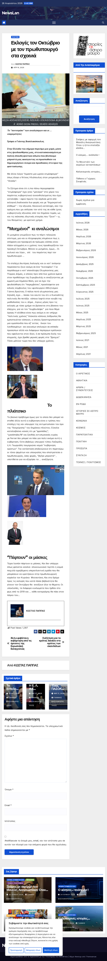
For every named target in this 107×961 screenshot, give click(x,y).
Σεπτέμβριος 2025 (85, 285)
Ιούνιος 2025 (82, 305)
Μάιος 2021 (82, 347)
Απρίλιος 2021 (83, 354)
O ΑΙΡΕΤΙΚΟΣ (83, 373)
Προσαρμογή (16, 950)
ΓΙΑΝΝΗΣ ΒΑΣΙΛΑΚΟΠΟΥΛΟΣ (12, 701)
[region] (34, 937)
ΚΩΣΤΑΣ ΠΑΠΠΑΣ (22, 64)
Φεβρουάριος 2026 (86, 250)
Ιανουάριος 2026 (85, 257)
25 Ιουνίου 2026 (16, 895)
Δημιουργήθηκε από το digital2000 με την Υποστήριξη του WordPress (39, 957)
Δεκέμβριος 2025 (85, 264)
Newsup (78, 957)
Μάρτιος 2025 (83, 326)
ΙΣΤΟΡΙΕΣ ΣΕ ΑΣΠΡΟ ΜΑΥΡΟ (87, 412)
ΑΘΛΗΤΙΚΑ (81, 380)
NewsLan (10, 13)
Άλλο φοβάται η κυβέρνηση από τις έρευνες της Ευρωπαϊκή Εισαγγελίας (21, 643)
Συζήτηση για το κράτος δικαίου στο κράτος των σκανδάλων (50, 642)
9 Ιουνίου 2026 (67, 923)
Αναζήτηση (81, 100)
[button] (103, 22)
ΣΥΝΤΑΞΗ (81, 455)
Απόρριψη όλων (33, 950)
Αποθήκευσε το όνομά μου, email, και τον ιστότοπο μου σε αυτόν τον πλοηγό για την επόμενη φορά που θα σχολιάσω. (36, 842)
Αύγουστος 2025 (85, 291)
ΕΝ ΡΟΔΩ (81, 404)
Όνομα (9, 789)
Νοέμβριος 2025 (84, 271)
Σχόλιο (9, 736)
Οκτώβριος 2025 (84, 278)
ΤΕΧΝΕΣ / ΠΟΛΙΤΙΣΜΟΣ (88, 462)
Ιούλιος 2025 (83, 298)
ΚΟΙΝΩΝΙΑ (81, 420)
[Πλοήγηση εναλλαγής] (54, 22)
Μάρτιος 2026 (83, 243)
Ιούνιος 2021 (82, 340)
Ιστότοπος (10, 821)
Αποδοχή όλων (51, 950)
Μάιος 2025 (82, 312)
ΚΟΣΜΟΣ (80, 427)
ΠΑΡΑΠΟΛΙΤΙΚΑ (84, 434)
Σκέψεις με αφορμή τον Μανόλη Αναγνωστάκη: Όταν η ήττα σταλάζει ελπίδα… (27, 890)
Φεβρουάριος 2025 (86, 333)
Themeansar (91, 957)
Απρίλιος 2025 (83, 319)
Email (8, 805)
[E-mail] (12, 624)
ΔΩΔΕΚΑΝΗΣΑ (83, 397)
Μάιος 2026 (82, 229)
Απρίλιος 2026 (83, 236)
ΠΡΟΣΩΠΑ (81, 448)
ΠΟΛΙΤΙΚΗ (15, 37)
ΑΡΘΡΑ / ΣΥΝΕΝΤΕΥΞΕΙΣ (84, 389)
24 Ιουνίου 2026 (68, 895)
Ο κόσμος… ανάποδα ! (87, 155)
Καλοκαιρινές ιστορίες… (89, 171)
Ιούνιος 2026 (83, 222)
